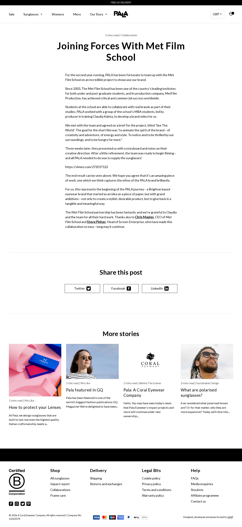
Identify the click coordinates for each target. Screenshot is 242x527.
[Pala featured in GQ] (92, 361)
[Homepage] (121, 14)
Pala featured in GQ (84, 389)
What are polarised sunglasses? (199, 392)
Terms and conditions (156, 490)
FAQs (195, 478)
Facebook (118, 288)
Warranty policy (153, 495)
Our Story (96, 14)
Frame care (58, 495)
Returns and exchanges (106, 484)
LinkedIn (157, 288)
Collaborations (60, 490)
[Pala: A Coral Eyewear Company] (149, 361)
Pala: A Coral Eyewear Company (144, 392)
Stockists (197, 490)
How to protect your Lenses (35, 407)
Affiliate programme (205, 495)
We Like (29, 400)
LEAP (230, 517)
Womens (58, 14)
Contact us (198, 501)
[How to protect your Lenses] (35, 370)
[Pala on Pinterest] (28, 504)
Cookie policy (151, 478)
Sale (12, 14)
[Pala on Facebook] (11, 504)
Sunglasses (31, 14)
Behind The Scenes (150, 383)
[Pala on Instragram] (17, 504)
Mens (77, 14)
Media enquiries (202, 484)
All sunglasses (59, 478)
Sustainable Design (207, 383)
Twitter (79, 288)
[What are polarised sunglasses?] (207, 361)
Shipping (96, 478)
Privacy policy (151, 484)
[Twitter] (23, 504)
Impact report (60, 484)
